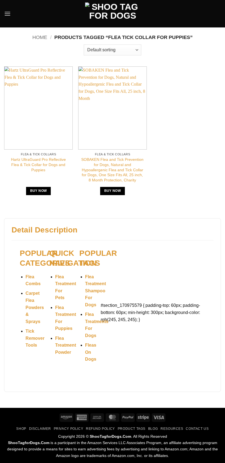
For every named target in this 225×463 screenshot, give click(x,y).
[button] (7, 13)
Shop (21, 429)
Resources (172, 429)
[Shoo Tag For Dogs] (112, 13)
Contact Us (197, 429)
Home (39, 37)
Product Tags (131, 429)
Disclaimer (40, 429)
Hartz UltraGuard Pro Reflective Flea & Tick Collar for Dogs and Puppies (38, 164)
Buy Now (38, 190)
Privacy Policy (68, 429)
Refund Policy (100, 429)
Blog (153, 429)
